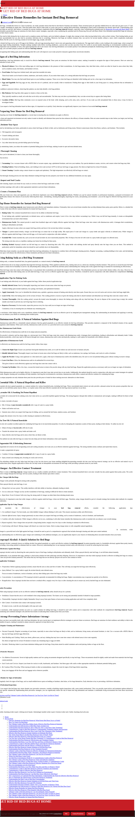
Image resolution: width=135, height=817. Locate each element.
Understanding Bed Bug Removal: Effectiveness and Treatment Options (31, 740)
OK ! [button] (66, 813)
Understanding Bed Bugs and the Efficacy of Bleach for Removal (29, 745)
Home (5, 15)
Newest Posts (9, 719)
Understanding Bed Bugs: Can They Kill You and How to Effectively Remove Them (35, 742)
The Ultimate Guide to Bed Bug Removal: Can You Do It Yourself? (30, 754)
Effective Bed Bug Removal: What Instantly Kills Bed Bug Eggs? (29, 790)
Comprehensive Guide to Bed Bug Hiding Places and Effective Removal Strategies (35, 743)
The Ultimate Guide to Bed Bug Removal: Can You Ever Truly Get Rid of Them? (34, 795)
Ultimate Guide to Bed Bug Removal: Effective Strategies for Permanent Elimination (35, 751)
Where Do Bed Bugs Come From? (19, 756)
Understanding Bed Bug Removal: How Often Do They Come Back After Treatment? (36, 727)
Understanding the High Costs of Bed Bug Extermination (26, 779)
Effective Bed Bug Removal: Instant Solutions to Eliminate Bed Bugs (30, 733)
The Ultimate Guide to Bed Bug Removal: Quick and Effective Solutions (31, 759)
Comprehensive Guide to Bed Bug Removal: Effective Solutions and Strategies (33, 768)
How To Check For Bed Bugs (18, 722)
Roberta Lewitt (7, 22)
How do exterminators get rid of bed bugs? (22, 765)
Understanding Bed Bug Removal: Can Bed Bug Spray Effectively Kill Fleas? (33, 774)
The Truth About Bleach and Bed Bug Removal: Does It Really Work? (31, 735)
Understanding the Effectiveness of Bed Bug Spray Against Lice (29, 726)
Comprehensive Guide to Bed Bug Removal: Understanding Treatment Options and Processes (38, 729)
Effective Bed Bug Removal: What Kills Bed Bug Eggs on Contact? (30, 736)
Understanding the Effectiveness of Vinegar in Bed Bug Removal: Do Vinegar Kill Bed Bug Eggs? (40, 786)
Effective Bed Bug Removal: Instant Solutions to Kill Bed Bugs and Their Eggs (34, 781)
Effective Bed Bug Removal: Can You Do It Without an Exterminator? (31, 772)
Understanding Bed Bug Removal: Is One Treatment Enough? (28, 749)
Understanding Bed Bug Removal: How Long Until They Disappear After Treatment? (35, 731)
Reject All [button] (91, 813)
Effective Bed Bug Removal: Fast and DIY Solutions (25, 783)
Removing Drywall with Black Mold (117, 29)
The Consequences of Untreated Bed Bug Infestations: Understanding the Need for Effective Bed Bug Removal (44, 776)
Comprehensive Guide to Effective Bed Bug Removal (25, 770)
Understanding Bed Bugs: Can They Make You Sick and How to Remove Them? (34, 767)
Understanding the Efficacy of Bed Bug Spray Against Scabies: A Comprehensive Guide (36, 761)
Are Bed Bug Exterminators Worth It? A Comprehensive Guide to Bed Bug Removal (35, 758)
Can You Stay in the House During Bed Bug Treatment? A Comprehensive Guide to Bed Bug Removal (41, 738)
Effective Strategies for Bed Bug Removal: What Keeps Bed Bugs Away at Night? (34, 720)
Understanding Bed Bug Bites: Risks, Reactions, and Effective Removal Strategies (34, 752)
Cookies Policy (57, 813)
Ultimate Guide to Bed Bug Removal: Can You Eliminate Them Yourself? (32, 792)
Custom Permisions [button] (78, 813)
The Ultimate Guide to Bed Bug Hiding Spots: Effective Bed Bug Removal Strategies (35, 724)
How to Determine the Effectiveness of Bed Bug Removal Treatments (30, 777)
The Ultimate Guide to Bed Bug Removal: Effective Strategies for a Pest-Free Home (35, 763)
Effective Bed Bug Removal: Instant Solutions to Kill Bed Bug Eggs (30, 747)
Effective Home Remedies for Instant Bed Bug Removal (26, 788)
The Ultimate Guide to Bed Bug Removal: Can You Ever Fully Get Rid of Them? (34, 793)
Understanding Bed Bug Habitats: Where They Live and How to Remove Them (34, 784)
